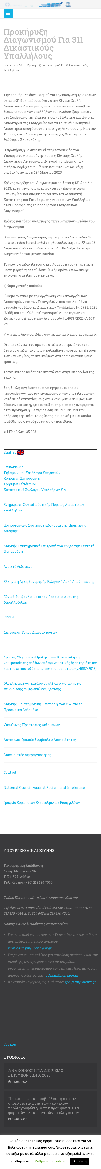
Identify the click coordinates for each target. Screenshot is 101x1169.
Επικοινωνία (13, 467)
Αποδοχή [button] (80, 1161)
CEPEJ (9, 617)
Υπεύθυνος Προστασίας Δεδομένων (32, 725)
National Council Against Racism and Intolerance (45, 787)
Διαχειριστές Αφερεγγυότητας (27, 754)
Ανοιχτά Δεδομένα (18, 566)
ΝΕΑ (19, 65)
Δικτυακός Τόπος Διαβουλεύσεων (30, 632)
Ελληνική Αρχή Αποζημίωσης (70, 581)
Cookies (10, 1044)
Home (7, 65)
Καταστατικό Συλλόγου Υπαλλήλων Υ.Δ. (35, 489)
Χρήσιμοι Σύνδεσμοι (20, 484)
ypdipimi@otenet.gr (80, 982)
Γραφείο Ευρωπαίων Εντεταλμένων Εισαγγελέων (42, 802)
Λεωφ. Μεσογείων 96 (20, 871)
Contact (10, 772)
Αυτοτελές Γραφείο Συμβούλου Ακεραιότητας (40, 739)
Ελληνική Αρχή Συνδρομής (25, 581)
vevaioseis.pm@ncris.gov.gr (29, 948)
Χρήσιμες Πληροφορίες (22, 478)
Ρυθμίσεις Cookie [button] (50, 1161)
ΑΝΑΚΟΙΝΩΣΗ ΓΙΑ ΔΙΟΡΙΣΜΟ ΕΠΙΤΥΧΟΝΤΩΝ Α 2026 (35, 1073)
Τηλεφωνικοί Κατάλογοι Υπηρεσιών (32, 472)
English (10, 452)
